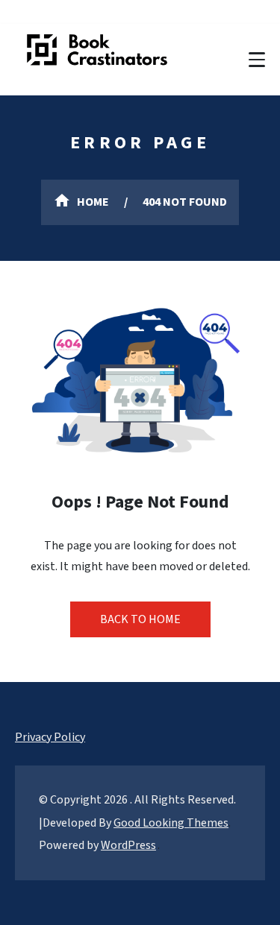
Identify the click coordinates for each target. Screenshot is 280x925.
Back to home (140, 619)
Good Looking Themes (170, 823)
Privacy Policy (50, 737)
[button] (257, 59)
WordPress (128, 845)
